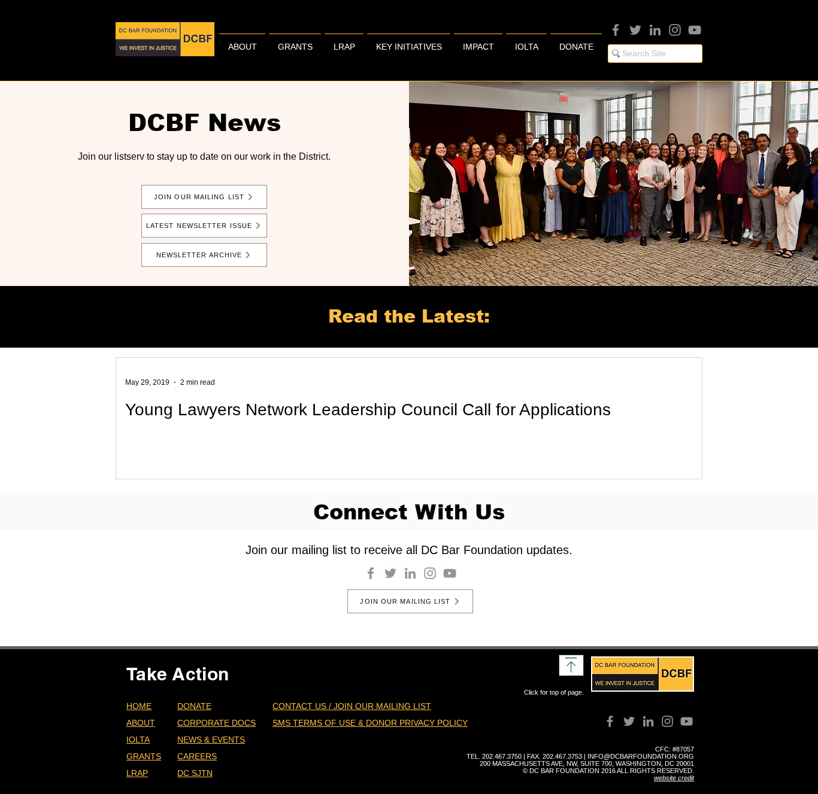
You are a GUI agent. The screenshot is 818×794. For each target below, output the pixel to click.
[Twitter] (635, 30)
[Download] (571, 665)
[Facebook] (615, 30)
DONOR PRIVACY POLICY (417, 723)
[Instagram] (675, 30)
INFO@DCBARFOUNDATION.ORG (640, 756)
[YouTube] (694, 30)
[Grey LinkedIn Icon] (655, 30)
